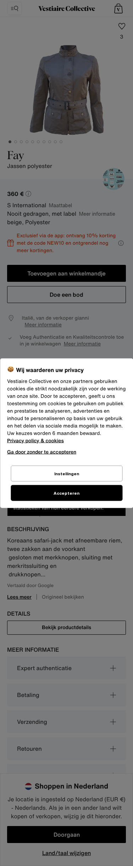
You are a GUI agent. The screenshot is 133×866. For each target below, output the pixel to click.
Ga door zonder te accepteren (41, 451)
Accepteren (66, 493)
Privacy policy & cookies (35, 440)
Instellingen (66, 473)
